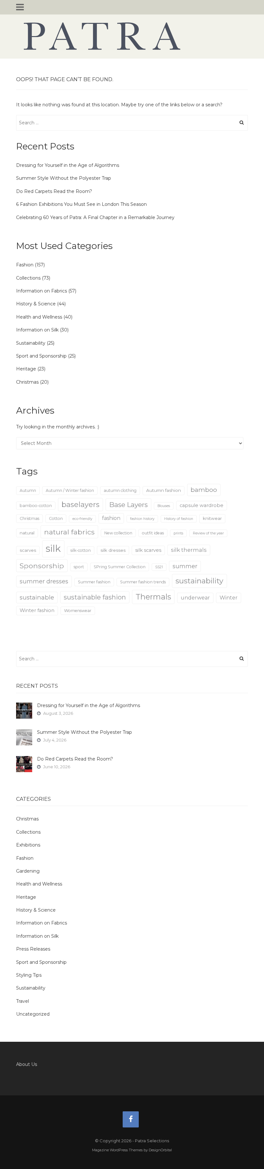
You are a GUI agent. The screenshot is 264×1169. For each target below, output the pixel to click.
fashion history (142, 519)
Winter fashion (37, 610)
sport (79, 566)
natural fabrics (69, 532)
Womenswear (77, 610)
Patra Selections (132, 36)
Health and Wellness (39, 317)
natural (27, 532)
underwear (195, 598)
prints (178, 533)
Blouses (163, 506)
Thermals (153, 596)
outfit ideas (153, 533)
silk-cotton (81, 550)
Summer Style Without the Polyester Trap (63, 178)
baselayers (80, 504)
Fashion (24, 265)
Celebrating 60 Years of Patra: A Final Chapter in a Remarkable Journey (95, 217)
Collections (28, 278)
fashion (111, 518)
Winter (229, 598)
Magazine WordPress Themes (117, 1150)
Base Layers (128, 505)
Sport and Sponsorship (41, 356)
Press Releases (33, 949)
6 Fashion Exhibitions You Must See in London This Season (81, 204)
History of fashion (178, 519)
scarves (28, 550)
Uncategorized (33, 1014)
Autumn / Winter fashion (70, 490)
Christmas (27, 382)
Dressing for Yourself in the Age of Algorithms (67, 165)
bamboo (204, 489)
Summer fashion (94, 582)
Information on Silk (37, 330)
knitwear (212, 518)
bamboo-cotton (36, 505)
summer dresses (44, 581)
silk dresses (113, 550)
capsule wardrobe (201, 505)
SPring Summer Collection (120, 566)
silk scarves (148, 550)
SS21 (159, 567)
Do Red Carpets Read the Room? (54, 191)
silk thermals (189, 550)
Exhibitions (28, 845)
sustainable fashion (95, 597)
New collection (118, 533)
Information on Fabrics (41, 291)
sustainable (37, 597)
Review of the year (208, 533)
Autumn (28, 490)
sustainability (199, 580)
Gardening (28, 871)
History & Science (36, 304)
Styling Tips (29, 975)
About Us (26, 1064)
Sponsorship (42, 565)
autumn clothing (120, 490)
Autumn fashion (163, 490)
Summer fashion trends (143, 582)
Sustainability (30, 343)
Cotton (56, 518)
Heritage (26, 369)
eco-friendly (82, 519)
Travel (22, 1001)
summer (185, 566)
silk (53, 548)
